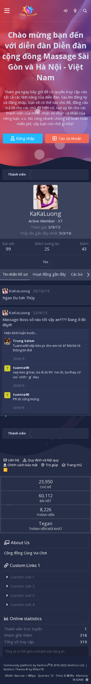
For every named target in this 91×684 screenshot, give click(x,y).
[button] (7, 11)
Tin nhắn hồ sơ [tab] (15, 274)
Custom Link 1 (22, 576)
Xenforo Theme (24, 669)
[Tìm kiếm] (85, 11)
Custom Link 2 (22, 585)
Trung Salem (23, 340)
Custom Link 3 (22, 595)
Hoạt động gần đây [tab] (49, 274)
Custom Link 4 (22, 604)
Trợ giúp (52, 465)
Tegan (45, 523)
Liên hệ (13, 460)
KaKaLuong (19, 290)
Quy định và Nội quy (43, 460)
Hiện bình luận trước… (21, 333)
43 (84, 249)
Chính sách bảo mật (22, 465)
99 (8, 249)
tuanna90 (21, 367)
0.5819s (69, 675)
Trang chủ (74, 465)
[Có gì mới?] (75, 11)
